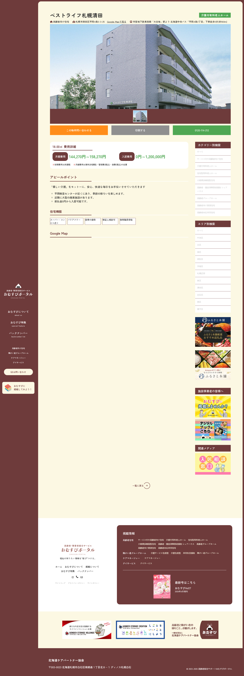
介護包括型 (176, 553)
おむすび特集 (18, 323)
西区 (199, 301)
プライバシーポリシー (76, 583)
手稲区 (200, 266)
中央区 (200, 237)
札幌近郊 (201, 273)
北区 (199, 244)
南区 (199, 252)
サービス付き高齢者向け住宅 (210, 158)
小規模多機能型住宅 (206, 180)
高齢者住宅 (128, 540)
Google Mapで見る (116, 21)
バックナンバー (18, 334)
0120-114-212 (202, 130)
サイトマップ (60, 583)
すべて (200, 151)
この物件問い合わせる (79, 130)
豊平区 (200, 309)
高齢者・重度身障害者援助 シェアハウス (212, 189)
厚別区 (200, 259)
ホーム (58, 566)
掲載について (92, 566)
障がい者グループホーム (18, 353)
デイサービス (18, 362)
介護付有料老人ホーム (207, 166)
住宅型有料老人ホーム (207, 173)
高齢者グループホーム (207, 198)
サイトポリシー (93, 583)
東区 (199, 280)
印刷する (140, 130)
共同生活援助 (189, 553)
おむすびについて (18, 313)
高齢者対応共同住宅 (206, 212)
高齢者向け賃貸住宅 (206, 205)
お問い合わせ (19, 371)
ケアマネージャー (18, 358)
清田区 (200, 287)
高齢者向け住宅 (18, 348)
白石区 (200, 294)
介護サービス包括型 (160, 553)
